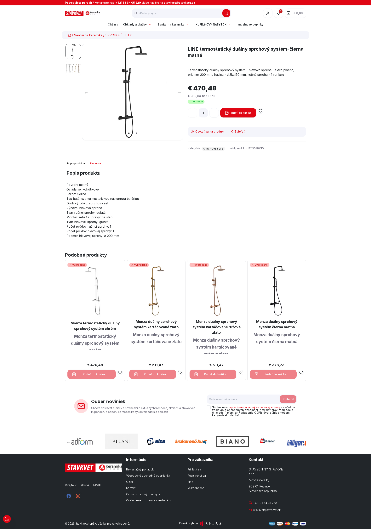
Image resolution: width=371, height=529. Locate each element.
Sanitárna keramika (171, 24)
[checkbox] (209, 407)
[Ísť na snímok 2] (73, 68)
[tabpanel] (185, 205)
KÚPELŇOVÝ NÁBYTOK (211, 24)
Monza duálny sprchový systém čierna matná (276, 324)
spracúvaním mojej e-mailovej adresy (254, 407)
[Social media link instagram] (78, 496)
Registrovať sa (196, 475)
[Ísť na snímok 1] (73, 51)
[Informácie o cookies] (7, 519)
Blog (190, 481)
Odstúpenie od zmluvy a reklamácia (149, 500)
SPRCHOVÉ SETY (118, 35)
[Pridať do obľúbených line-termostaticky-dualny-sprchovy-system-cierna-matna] (260, 111)
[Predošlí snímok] (86, 92)
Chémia (113, 24)
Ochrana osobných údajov (143, 494)
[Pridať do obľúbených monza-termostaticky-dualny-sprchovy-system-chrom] (120, 372)
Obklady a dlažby (135, 24)
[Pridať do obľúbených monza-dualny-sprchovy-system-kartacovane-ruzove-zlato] (240, 372)
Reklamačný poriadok (140, 469)
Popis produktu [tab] (76, 163)
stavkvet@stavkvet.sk (179, 2)
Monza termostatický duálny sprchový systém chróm (95, 326)
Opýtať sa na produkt (209, 131)
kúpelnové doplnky (250, 24)
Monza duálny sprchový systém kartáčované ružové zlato (216, 327)
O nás (130, 481)
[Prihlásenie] (267, 13)
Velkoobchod (195, 488)
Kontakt (130, 488)
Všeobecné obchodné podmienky (148, 475)
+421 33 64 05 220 (128, 2)
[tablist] (84, 163)
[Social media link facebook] (69, 496)
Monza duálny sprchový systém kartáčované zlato (156, 324)
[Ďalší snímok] (179, 92)
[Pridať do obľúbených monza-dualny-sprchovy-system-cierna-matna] (301, 372)
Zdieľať (240, 131)
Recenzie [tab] (95, 163)
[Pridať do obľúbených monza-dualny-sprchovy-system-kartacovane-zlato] (180, 372)
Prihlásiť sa (194, 469)
